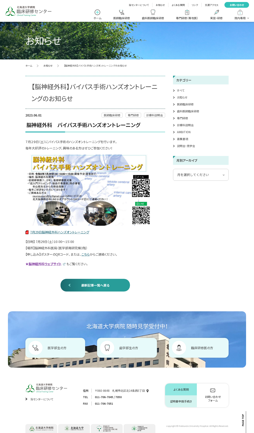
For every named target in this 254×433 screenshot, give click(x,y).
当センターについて (139, 5)
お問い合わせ (237, 5)
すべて (181, 90)
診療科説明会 (185, 125)
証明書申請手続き (181, 401)
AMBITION (183, 132)
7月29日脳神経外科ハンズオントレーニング (59, 232)
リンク (195, 5)
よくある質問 (178, 5)
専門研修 (182, 118)
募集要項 (182, 139)
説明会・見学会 (186, 146)
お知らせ (160, 5)
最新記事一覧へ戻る (95, 285)
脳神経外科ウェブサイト (45, 263)
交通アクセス (211, 5)
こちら (85, 254)
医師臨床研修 (185, 104)
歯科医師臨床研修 (188, 111)
